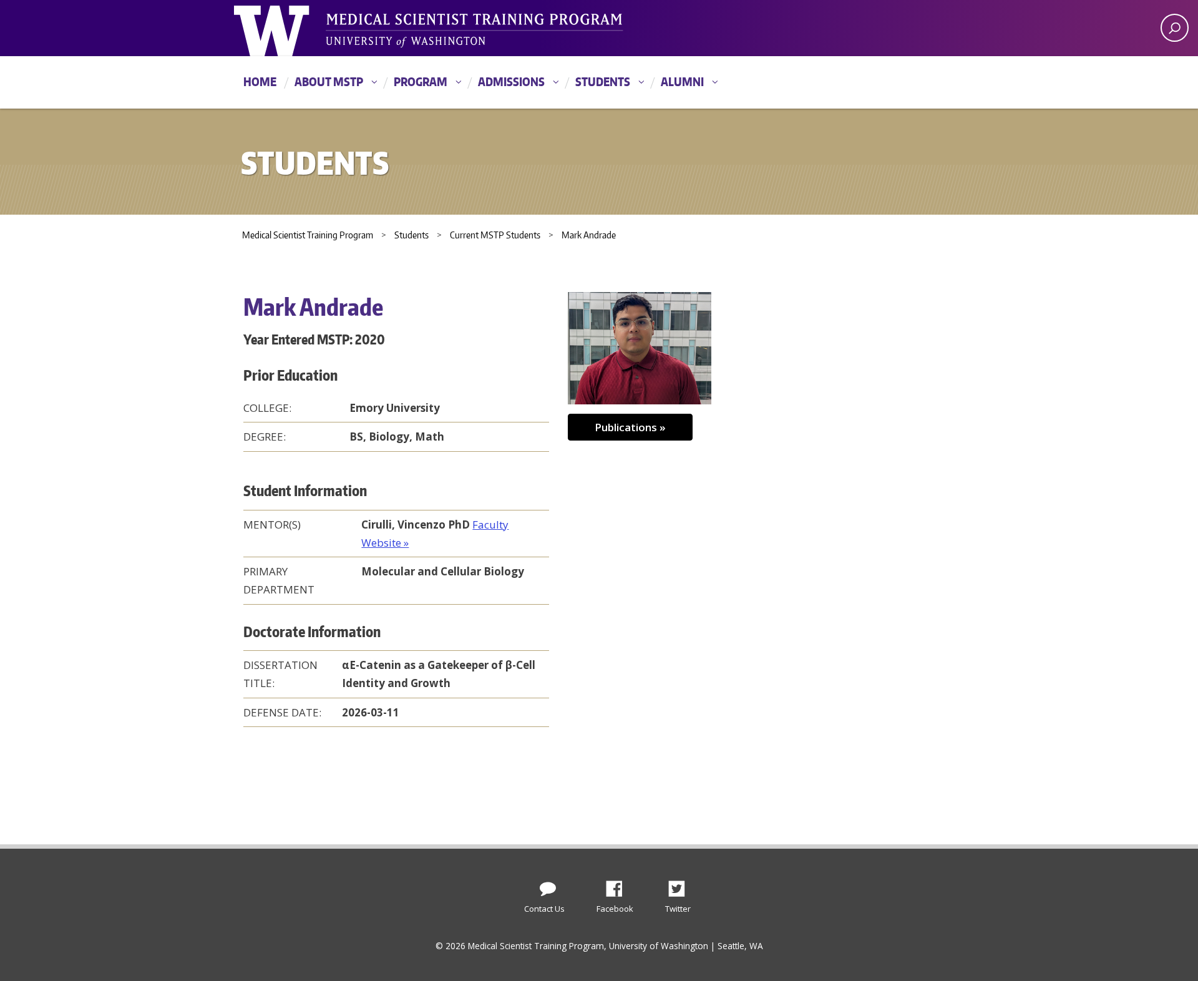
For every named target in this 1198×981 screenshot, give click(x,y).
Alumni (682, 81)
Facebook (619, 885)
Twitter (681, 885)
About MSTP (329, 81)
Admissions (511, 81)
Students (602, 81)
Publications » (630, 427)
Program (420, 81)
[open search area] (1175, 28)
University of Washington (285, 28)
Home (259, 81)
